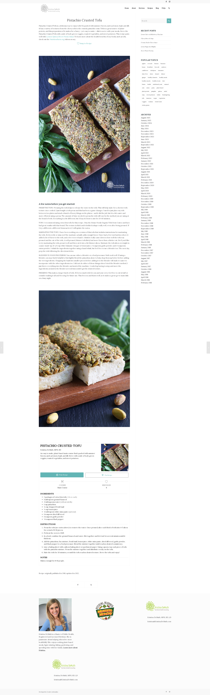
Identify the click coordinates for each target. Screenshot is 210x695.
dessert (157, 74)
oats (143, 88)
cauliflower (145, 70)
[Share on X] (91, 585)
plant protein (145, 91)
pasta (153, 88)
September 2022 (147, 145)
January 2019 (146, 220)
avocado (150, 63)
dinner (163, 74)
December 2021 (147, 164)
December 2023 (147, 131)
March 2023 (145, 142)
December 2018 (147, 223)
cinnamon (161, 70)
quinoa (160, 91)
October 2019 (146, 204)
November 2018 (147, 226)
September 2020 (147, 185)
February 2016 (146, 283)
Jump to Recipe (85, 43)
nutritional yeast (157, 84)
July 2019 (144, 210)
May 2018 (144, 237)
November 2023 (147, 134)
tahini (158, 95)
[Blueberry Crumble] (208, 348)
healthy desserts (152, 77)
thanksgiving (166, 95)
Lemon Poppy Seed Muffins (148, 47)
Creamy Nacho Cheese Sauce (149, 42)
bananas (163, 63)
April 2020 (145, 191)
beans (143, 67)
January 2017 (146, 266)
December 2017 (147, 250)
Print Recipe (63, 475)
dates (151, 74)
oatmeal (166, 84)
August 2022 (145, 147)
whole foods (158, 101)
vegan (155, 98)
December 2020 (147, 183)
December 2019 (147, 199)
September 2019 (147, 207)
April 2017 (144, 264)
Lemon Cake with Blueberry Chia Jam (152, 34)
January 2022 (146, 161)
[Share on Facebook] (77, 585)
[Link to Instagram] (169, 1)
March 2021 (145, 177)
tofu (143, 98)
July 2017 (144, 261)
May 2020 (144, 188)
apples (143, 63)
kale (163, 81)
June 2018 (144, 234)
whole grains (145, 105)
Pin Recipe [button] (108, 475)
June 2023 (145, 139)
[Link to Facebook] (166, 1)
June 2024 (145, 126)
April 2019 (144, 212)
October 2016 (146, 269)
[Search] (169, 8)
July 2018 (144, 231)
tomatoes (148, 98)
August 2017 (145, 258)
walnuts (150, 101)
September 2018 (147, 229)
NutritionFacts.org (57, 39)
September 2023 (147, 137)
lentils (149, 84)
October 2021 (146, 166)
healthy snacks (146, 81)
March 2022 (145, 155)
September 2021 (147, 169)
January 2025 (146, 120)
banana (156, 63)
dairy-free (145, 74)
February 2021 (146, 180)
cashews (163, 67)
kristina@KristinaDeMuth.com (66, 680)
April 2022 (145, 153)
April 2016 (144, 277)
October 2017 (146, 256)
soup (143, 95)
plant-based (160, 88)
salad (165, 91)
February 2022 (146, 158)
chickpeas (153, 70)
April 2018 (144, 239)
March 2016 (145, 280)
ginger (144, 77)
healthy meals (163, 77)
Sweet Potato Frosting (147, 51)
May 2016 (144, 274)
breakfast (150, 67)
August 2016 (145, 272)
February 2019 (146, 218)
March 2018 (145, 242)
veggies (144, 101)
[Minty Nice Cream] (1, 348)
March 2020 (145, 193)
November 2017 (147, 253)
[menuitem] (126, 8)
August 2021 (145, 172)
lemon (143, 84)
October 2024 (146, 123)
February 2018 (146, 245)
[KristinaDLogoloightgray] (50, 8)
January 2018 (146, 247)
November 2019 (147, 201)
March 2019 (145, 215)
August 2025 (145, 118)
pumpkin (153, 91)
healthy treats (156, 81)
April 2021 (144, 175)
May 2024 (144, 129)
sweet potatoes (151, 95)
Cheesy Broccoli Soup (147, 38)
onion (148, 88)
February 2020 (146, 196)
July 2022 (144, 150)
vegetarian (162, 98)
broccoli (157, 67)
